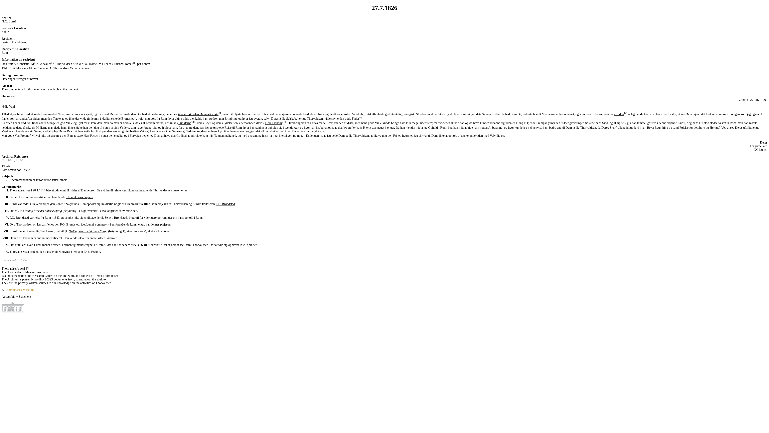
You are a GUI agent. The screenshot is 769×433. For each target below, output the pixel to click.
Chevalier (45, 64)
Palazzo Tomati (123, 64)
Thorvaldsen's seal (14, 268)
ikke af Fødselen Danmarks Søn (198, 114)
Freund (24, 135)
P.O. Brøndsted (225, 204)
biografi (134, 217)
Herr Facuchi (273, 123)
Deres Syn (608, 127)
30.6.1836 (143, 245)
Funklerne (184, 123)
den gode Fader (349, 118)
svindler (619, 114)
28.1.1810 (39, 190)
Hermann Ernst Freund (85, 251)
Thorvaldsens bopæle (79, 197)
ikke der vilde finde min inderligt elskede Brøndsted (101, 118)
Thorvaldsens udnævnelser (170, 190)
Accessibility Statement (16, 296)
